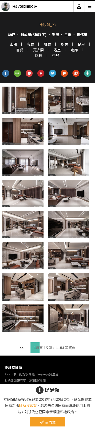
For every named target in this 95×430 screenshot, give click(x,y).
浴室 (57, 49)
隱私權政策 (28, 405)
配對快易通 (27, 374)
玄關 (13, 44)
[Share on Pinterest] (41, 73)
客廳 (30, 44)
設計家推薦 (13, 367)
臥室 (81, 44)
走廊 (74, 49)
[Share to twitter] (52, 73)
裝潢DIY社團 (37, 380)
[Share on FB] (6, 73)
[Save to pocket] (29, 73)
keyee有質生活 (47, 374)
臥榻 (38, 55)
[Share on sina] (76, 73)
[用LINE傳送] (17, 73)
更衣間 (38, 49)
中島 (55, 55)
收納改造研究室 (15, 380)
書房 (19, 49)
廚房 (64, 44)
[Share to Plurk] (64, 73)
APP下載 (10, 374)
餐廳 (47, 44)
